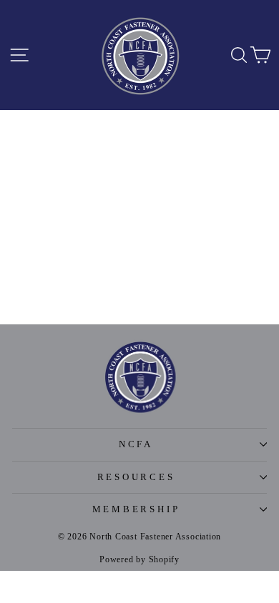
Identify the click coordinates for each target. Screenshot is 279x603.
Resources (136, 477)
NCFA (136, 444)
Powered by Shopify (139, 559)
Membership (136, 509)
